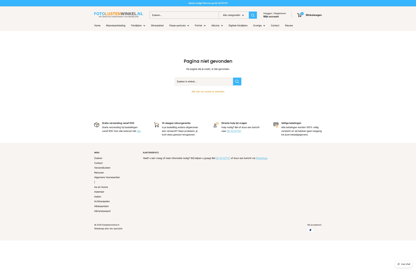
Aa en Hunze (101, 187)
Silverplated (157, 25)
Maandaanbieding (115, 25)
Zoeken (98, 158)
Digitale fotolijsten (238, 25)
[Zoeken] (253, 15)
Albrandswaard (102, 211)
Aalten (97, 196)
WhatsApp (261, 158)
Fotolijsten (136, 25)
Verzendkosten (102, 167)
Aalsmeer (99, 191)
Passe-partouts (177, 25)
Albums (215, 25)
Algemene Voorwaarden (107, 177)
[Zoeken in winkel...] (237, 81)
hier (139, 131)
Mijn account (271, 16)
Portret (198, 25)
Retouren (99, 172)
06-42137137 (234, 131)
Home (97, 25)
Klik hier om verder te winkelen (208, 91)
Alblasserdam (101, 206)
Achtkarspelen (102, 201)
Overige (257, 25)
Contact (275, 25)
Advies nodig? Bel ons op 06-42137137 (208, 3)
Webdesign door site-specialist (108, 228)
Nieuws (289, 25)
